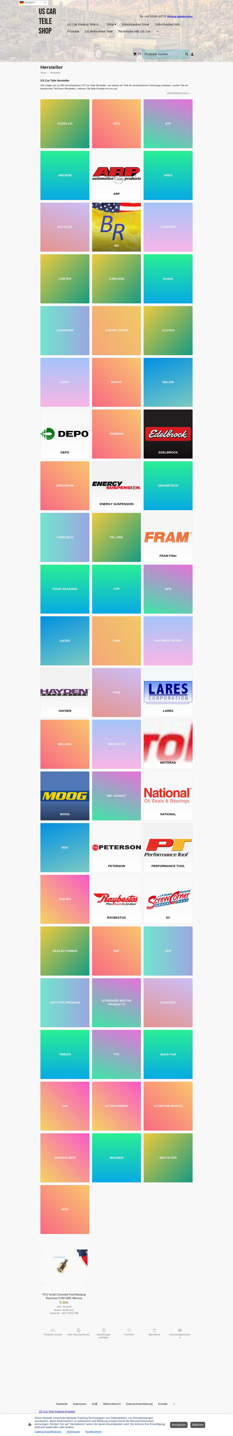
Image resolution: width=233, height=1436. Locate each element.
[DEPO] (64, 428)
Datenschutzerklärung (48, 1431)
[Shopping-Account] (192, 54)
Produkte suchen (53, 1334)
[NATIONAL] (168, 790)
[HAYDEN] (64, 687)
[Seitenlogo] (50, 42)
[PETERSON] (116, 842)
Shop (43, 72)
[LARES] (168, 687)
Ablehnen (198, 1424)
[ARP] (116, 170)
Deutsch (29, 2)
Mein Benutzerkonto (78, 1334)
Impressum (73, 1431)
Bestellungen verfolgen (104, 1336)
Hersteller (55, 72)
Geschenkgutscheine (180, 1336)
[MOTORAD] (168, 739)
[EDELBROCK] (168, 428)
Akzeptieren (179, 1424)
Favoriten (129, 1334)
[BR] (116, 222)
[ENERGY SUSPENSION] (116, 480)
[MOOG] (64, 790)
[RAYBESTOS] (116, 894)
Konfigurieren (93, 1431)
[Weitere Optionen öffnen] (157, 31)
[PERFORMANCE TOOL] (168, 842)
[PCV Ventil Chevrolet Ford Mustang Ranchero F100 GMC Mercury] (64, 1267)
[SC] (168, 894)
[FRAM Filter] (168, 532)
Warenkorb (154, 1334)
